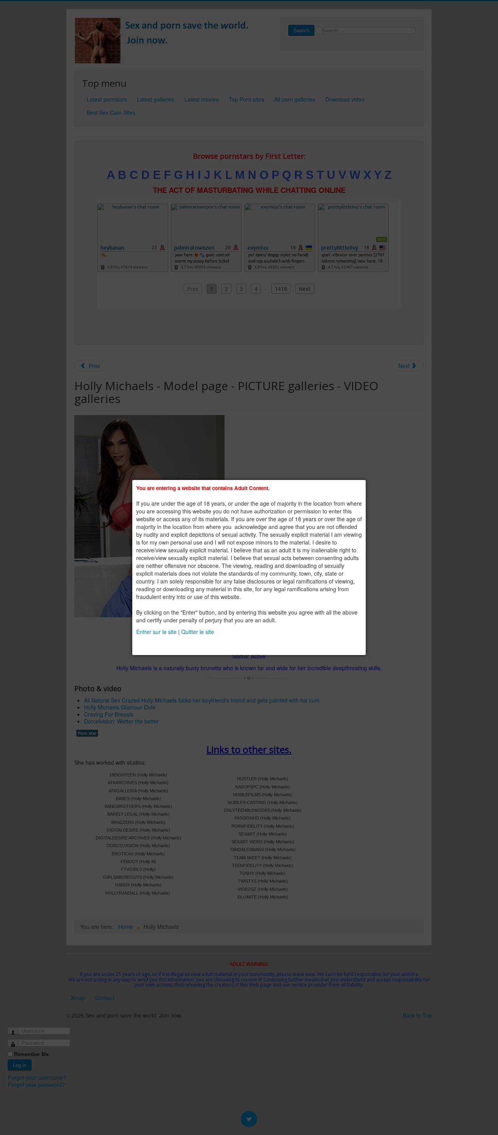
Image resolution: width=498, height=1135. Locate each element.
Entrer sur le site (156, 632)
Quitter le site (197, 632)
